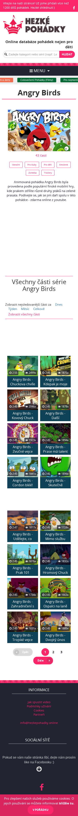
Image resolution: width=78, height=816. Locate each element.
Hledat (67, 54)
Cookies (39, 710)
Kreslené (63, 164)
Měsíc (25, 309)
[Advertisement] (39, 237)
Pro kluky (31, 164)
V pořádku (40, 810)
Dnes (58, 304)
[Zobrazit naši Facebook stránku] (74, 7)
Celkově (39, 309)
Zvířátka (32, 172)
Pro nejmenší (67, 80)
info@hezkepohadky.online (39, 723)
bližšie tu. (66, 803)
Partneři (39, 714)
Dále (40, 660)
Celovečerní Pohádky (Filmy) (33, 80)
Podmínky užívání (39, 706)
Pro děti (48, 164)
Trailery (48, 172)
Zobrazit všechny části (24, 314)
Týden (12, 309)
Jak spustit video (39, 702)
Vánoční (16, 164)
